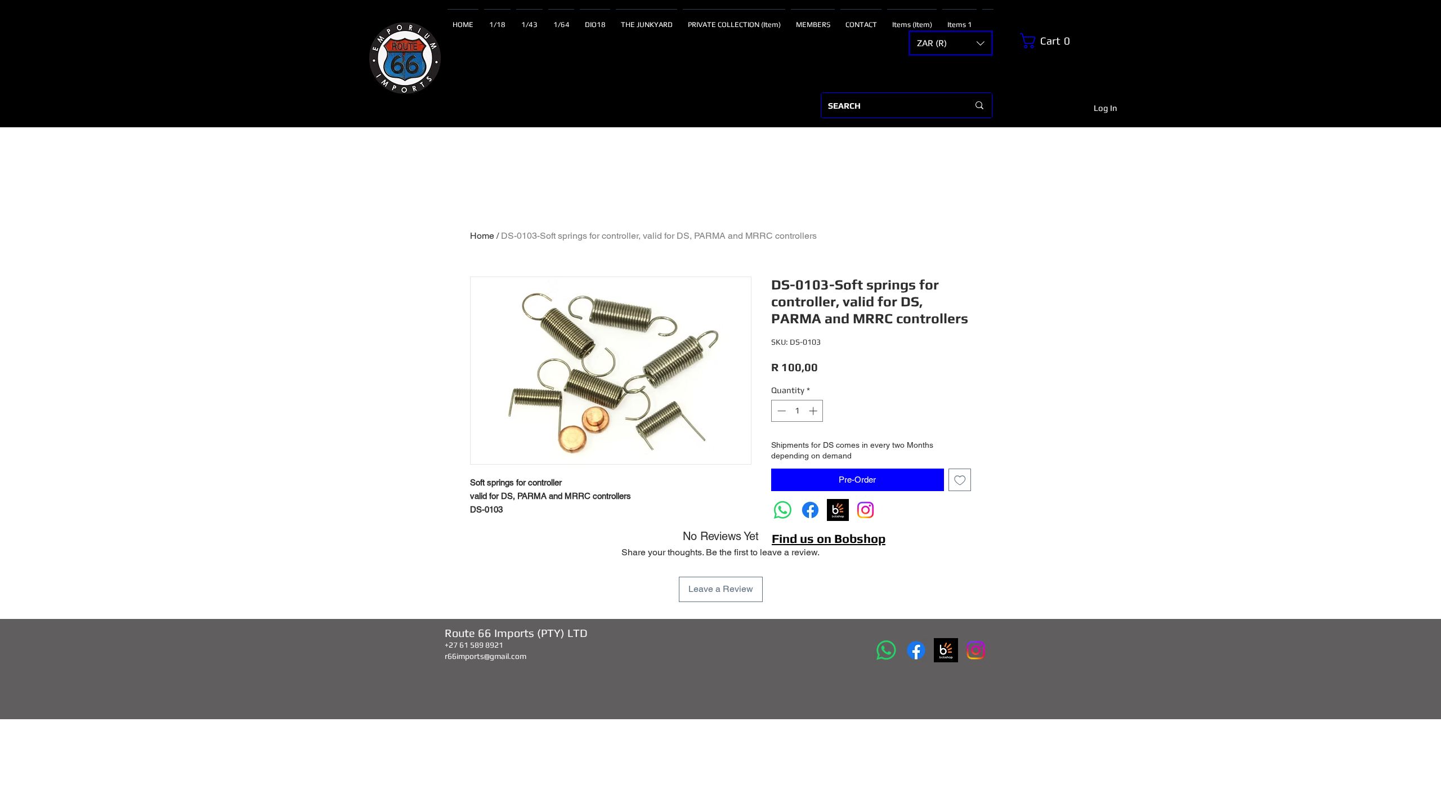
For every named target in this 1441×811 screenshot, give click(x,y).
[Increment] (814, 410)
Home (482, 235)
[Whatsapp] (783, 510)
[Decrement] (780, 410)
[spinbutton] (797, 410)
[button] (951, 43)
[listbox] (951, 43)
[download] (838, 510)
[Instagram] (865, 510)
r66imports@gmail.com (485, 656)
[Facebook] (810, 510)
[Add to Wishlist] (960, 480)
